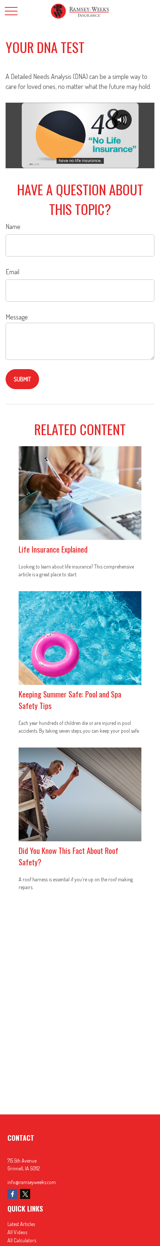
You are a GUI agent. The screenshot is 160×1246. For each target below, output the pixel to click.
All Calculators (21, 1240)
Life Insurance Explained (53, 549)
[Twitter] (25, 1194)
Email (12, 272)
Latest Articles (21, 1224)
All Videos (17, 1232)
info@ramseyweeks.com (31, 1182)
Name (13, 226)
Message (17, 317)
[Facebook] (12, 1194)
